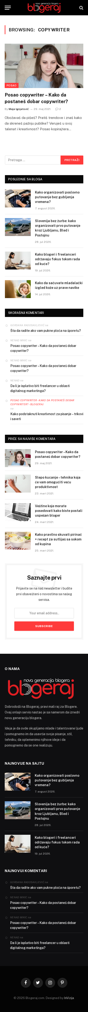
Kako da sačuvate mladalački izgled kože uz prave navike (59, 285)
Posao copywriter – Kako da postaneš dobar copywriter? (36, 98)
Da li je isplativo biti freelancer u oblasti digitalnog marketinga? (40, 388)
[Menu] (8, 7)
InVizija (69, 998)
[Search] (80, 7)
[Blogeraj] (44, 7)
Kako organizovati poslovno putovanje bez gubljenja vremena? (57, 197)
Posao (12, 85)
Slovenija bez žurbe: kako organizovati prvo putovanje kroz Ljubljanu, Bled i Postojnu (57, 228)
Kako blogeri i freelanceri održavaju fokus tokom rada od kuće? (57, 259)
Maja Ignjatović (19, 109)
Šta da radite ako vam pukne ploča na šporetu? (45, 331)
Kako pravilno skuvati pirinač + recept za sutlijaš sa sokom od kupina (58, 539)
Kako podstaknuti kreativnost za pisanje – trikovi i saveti (46, 416)
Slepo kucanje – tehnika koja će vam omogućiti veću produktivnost (57, 482)
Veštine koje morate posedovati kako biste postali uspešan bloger (58, 510)
